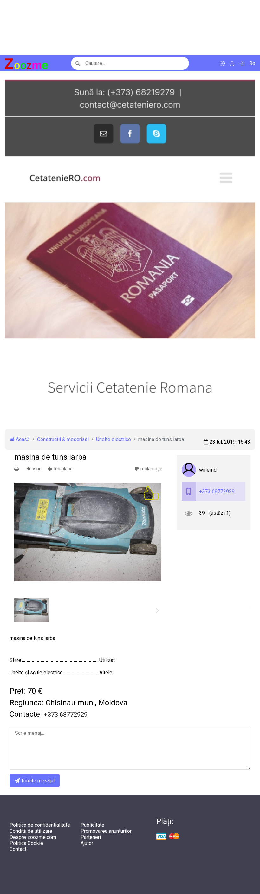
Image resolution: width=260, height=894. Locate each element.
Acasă (22, 439)
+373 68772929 (217, 491)
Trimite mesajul (37, 781)
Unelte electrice (113, 439)
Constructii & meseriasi (63, 439)
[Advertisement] (130, 27)
